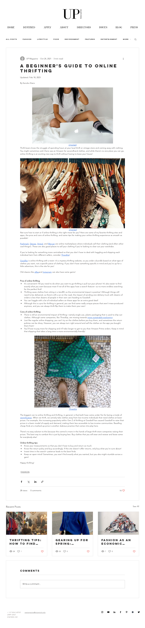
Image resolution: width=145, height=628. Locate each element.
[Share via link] (42, 481)
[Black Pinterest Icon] (126, 612)
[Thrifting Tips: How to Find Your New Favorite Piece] (26, 523)
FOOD (56, 39)
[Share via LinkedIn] (35, 481)
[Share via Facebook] (21, 481)
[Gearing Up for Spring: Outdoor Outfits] (72, 523)
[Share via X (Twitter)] (28, 481)
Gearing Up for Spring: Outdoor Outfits (72, 541)
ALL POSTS (11, 39)
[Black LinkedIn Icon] (114, 612)
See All (136, 506)
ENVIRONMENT (72, 39)
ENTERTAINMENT (109, 39)
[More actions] (123, 58)
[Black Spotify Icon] (132, 612)
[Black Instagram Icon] (102, 612)
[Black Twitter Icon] (138, 612)
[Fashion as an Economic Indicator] (118, 523)
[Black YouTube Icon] (108, 612)
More (126, 39)
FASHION (27, 39)
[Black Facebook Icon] (120, 612)
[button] (135, 39)
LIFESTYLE (42, 39)
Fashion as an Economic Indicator (116, 541)
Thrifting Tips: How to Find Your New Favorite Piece (25, 541)
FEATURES (90, 39)
